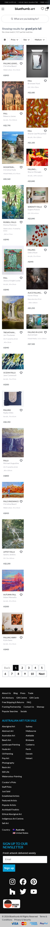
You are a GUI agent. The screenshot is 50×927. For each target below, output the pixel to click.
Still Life (5, 772)
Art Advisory (8, 697)
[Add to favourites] (21, 63)
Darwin (29, 753)
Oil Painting (7, 753)
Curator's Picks (9, 782)
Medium (38, 39)
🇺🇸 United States (20, 833)
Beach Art (6, 740)
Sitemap (40, 706)
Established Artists (10, 796)
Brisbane (30, 740)
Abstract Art (7, 731)
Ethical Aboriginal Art (12, 814)
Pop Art (5, 758)
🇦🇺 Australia (18, 829)
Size (25, 39)
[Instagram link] (14, 885)
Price (13, 39)
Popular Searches (10, 711)
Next (42, 673)
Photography (8, 762)
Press (22, 693)
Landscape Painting (11, 744)
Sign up (9, 868)
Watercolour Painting (12, 776)
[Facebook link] (25, 885)
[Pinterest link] (35, 885)
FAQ (29, 702)
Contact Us (29, 706)
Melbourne (31, 731)
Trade (30, 693)
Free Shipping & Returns (13, 702)
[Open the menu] (3, 9)
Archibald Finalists (10, 809)
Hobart (29, 758)
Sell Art (5, 823)
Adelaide (30, 735)
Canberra (30, 744)
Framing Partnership (11, 706)
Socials (24, 711)
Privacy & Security (22, 919)
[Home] (25, 8)
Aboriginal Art (8, 726)
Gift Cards (34, 697)
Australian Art (8, 735)
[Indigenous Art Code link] (25, 903)
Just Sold (6, 791)
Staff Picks (6, 786)
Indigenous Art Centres (12, 818)
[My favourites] (42, 8)
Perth (28, 749)
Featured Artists (9, 800)
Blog (15, 693)
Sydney (29, 726)
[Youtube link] (35, 895)
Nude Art (6, 749)
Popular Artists (9, 805)
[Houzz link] (14, 895)
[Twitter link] (25, 895)
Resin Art (6, 767)
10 (32, 673)
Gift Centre (21, 697)
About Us (6, 693)
